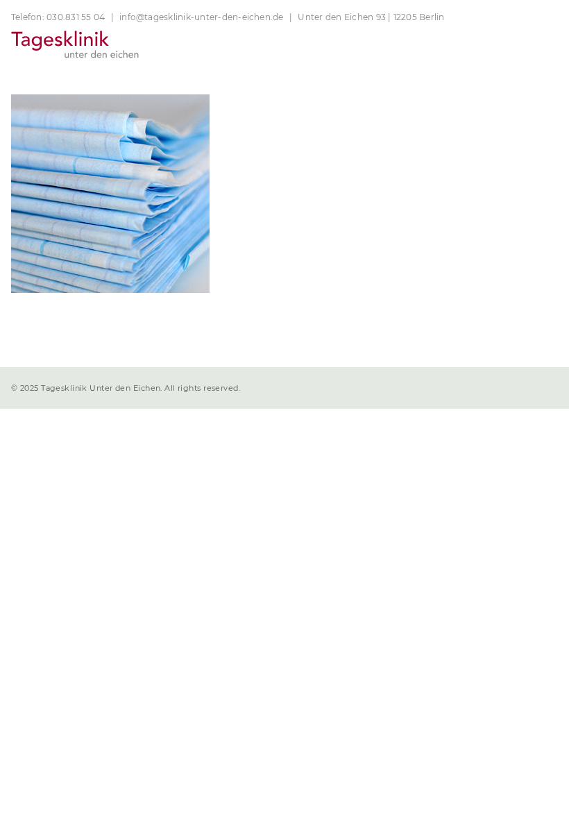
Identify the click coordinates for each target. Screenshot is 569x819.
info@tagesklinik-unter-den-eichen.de (201, 17)
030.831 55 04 (75, 17)
